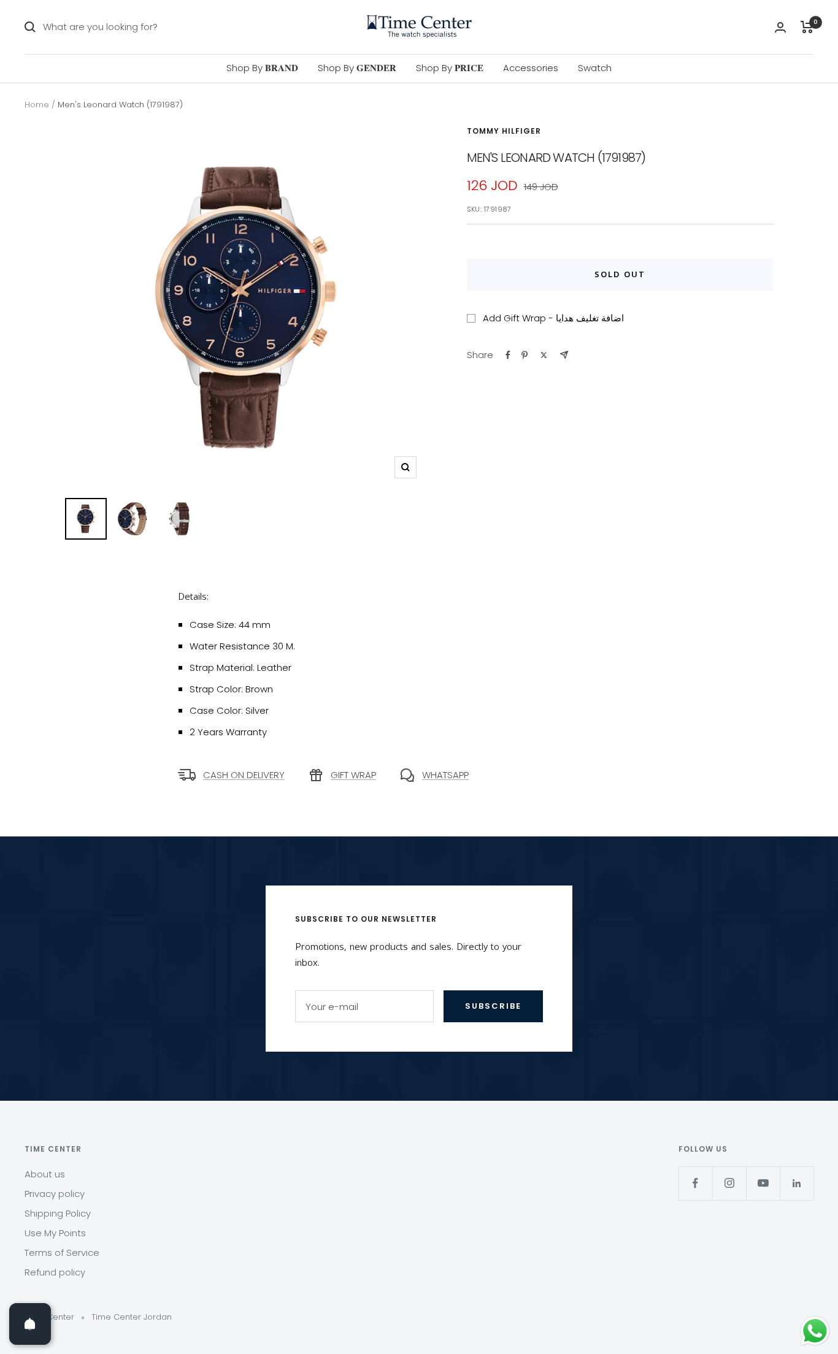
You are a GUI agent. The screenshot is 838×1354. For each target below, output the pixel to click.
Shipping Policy (58, 1213)
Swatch (595, 67)
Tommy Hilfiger (504, 131)
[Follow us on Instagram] (729, 1183)
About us (45, 1174)
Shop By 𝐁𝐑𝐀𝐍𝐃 (262, 67)
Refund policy (55, 1272)
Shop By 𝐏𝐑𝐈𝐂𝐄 (449, 67)
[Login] (780, 27)
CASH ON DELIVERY (244, 774)
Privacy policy (55, 1193)
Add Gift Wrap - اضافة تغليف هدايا (553, 318)
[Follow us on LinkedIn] (796, 1183)
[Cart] (807, 27)
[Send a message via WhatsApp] (815, 1331)
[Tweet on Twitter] (544, 355)
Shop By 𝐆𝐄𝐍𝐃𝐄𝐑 (357, 67)
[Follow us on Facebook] (695, 1183)
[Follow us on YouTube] (763, 1183)
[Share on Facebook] (507, 355)
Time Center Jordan (131, 1317)
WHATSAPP (445, 774)
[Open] (30, 1324)
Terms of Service (62, 1252)
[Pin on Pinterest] (524, 355)
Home (37, 104)
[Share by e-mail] (564, 355)
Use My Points (55, 1232)
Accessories (530, 67)
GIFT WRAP (353, 774)
